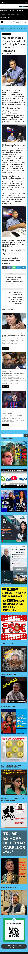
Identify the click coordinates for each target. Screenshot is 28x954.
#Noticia (4, 34)
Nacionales (10, 313)
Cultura (11, 10)
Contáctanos (4, 17)
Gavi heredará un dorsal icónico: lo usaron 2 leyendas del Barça (13, 412)
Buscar (3, 433)
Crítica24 (3, 14)
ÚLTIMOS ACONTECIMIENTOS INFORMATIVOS (14, 946)
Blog (18, 14)
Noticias (3, 10)
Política (9, 34)
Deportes (9, 391)
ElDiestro (20, 10)
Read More (5, 348)
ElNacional (11, 14)
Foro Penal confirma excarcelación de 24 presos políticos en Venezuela (13, 374)
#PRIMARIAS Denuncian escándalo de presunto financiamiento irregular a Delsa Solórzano (13, 335)
